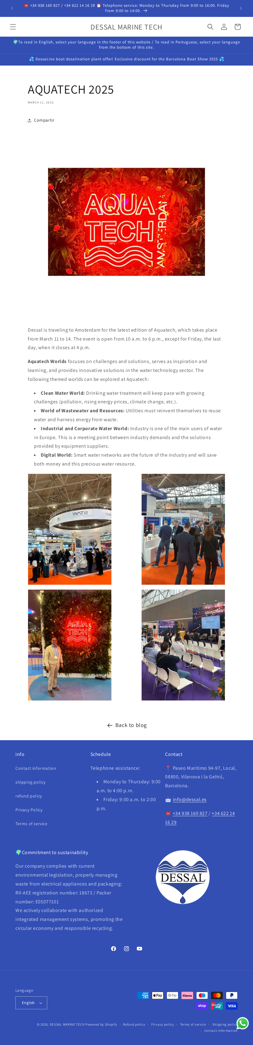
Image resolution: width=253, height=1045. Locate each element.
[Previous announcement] (12, 8)
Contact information (35, 768)
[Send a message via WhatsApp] (242, 1023)
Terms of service (31, 823)
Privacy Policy (28, 810)
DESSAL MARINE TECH (67, 1024)
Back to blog (131, 724)
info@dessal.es (190, 799)
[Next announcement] (241, 8)
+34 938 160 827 (190, 813)
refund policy (28, 796)
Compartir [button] (44, 120)
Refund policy (134, 1024)
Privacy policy (162, 1024)
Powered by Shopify (101, 1024)
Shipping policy (225, 1024)
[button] (13, 27)
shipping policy (30, 782)
